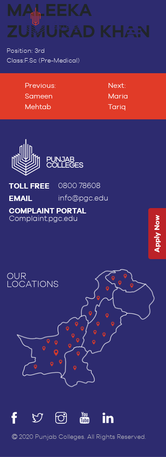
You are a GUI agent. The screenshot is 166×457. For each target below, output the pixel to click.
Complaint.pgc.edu (43, 218)
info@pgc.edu (83, 198)
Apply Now (157, 234)
